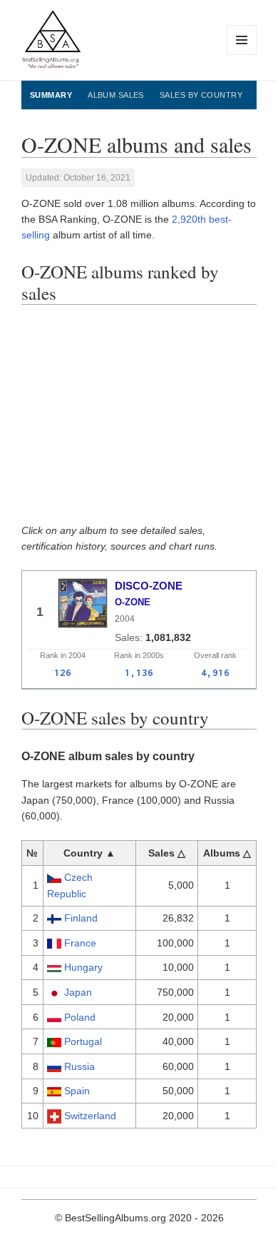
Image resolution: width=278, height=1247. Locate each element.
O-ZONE (132, 602)
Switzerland (90, 1115)
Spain (77, 1090)
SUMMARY (51, 95)
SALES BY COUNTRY (201, 95)
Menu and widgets (242, 54)
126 (62, 672)
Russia (79, 1066)
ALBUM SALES (116, 95)
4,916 (215, 672)
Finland (81, 918)
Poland (80, 1017)
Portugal (83, 1041)
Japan (78, 992)
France (80, 943)
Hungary (83, 967)
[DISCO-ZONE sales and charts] (83, 603)
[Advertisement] (139, 419)
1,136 (139, 672)
